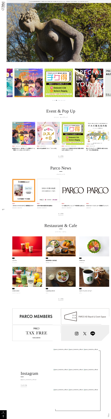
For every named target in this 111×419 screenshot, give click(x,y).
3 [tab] (56, 100)
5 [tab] (59, 100)
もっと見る (60, 156)
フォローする (24, 385)
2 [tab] (54, 100)
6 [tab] (61, 100)
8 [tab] (64, 100)
